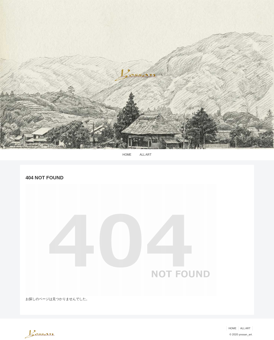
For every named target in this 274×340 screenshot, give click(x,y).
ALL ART (245, 328)
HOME (232, 328)
